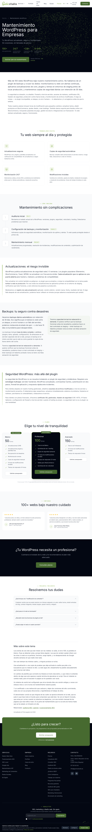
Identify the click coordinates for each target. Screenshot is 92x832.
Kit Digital (5, 777)
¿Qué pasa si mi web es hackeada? (26, 611)
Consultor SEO (52, 762)
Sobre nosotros (29, 756)
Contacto (27, 768)
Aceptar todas (84, 827)
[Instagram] (72, 773)
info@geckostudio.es (77, 768)
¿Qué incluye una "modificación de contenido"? (29, 598)
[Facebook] (76, 773)
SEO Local (5, 762)
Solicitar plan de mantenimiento (15, 59)
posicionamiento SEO (47, 708)
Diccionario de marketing (55, 796)
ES (64, 3)
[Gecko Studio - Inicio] (9, 3)
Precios (59, 3)
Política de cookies (28, 829)
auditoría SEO (27, 708)
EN (67, 3)
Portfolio (30, 3)
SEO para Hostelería (54, 790)
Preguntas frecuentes (54, 780)
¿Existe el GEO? (52, 771)
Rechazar (65, 827)
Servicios (20, 3)
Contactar (85, 3)
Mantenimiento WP (7, 768)
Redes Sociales (6, 774)
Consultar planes (46, 565)
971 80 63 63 (50, 740)
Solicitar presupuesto (16, 473)
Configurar (74, 827)
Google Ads (5, 765)
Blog (45, 3)
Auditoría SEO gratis (54, 786)
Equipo (52, 3)
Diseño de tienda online (54, 768)
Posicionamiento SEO (8, 759)
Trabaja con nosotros (54, 777)
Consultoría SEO (52, 759)
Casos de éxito (38, 3)
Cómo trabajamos (53, 774)
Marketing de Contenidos (9, 771)
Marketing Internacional (55, 793)
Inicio (4, 18)
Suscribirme (60, 815)
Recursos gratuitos (53, 783)
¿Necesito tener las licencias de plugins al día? (29, 618)
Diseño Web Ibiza (7, 756)
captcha (35, 708)
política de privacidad (38, 818)
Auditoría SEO (52, 765)
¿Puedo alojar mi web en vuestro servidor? (28, 624)
